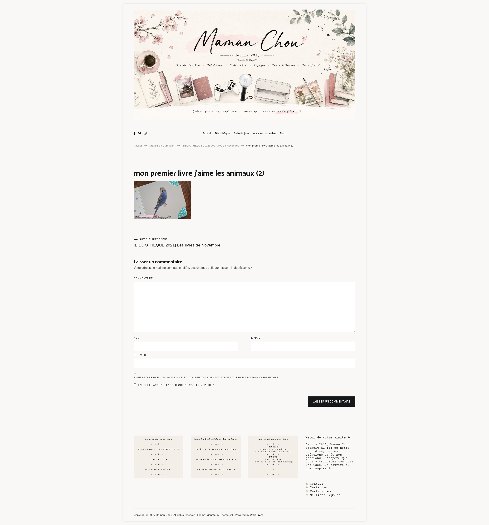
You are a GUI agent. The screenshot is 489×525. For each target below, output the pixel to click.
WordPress (256, 514)
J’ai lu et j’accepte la (176, 385)
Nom (137, 338)
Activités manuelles (264, 133)
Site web (140, 355)
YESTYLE (273, 447)
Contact (316, 484)
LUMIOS (273, 457)
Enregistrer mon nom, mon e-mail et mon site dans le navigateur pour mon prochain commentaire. (206, 377)
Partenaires (320, 491)
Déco (283, 133)
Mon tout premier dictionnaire (216, 469)
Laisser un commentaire (332, 401)
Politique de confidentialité (191, 385)
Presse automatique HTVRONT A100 (158, 449)
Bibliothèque (222, 133)
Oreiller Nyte (158, 459)
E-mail (255, 338)
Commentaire (144, 278)
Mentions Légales (325, 495)
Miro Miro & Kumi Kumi (159, 469)
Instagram (318, 487)
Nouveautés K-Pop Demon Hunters (216, 459)
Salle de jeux (241, 133)
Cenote (211, 514)
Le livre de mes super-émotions (216, 449)
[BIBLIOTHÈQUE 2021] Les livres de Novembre (177, 242)
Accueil (207, 133)
